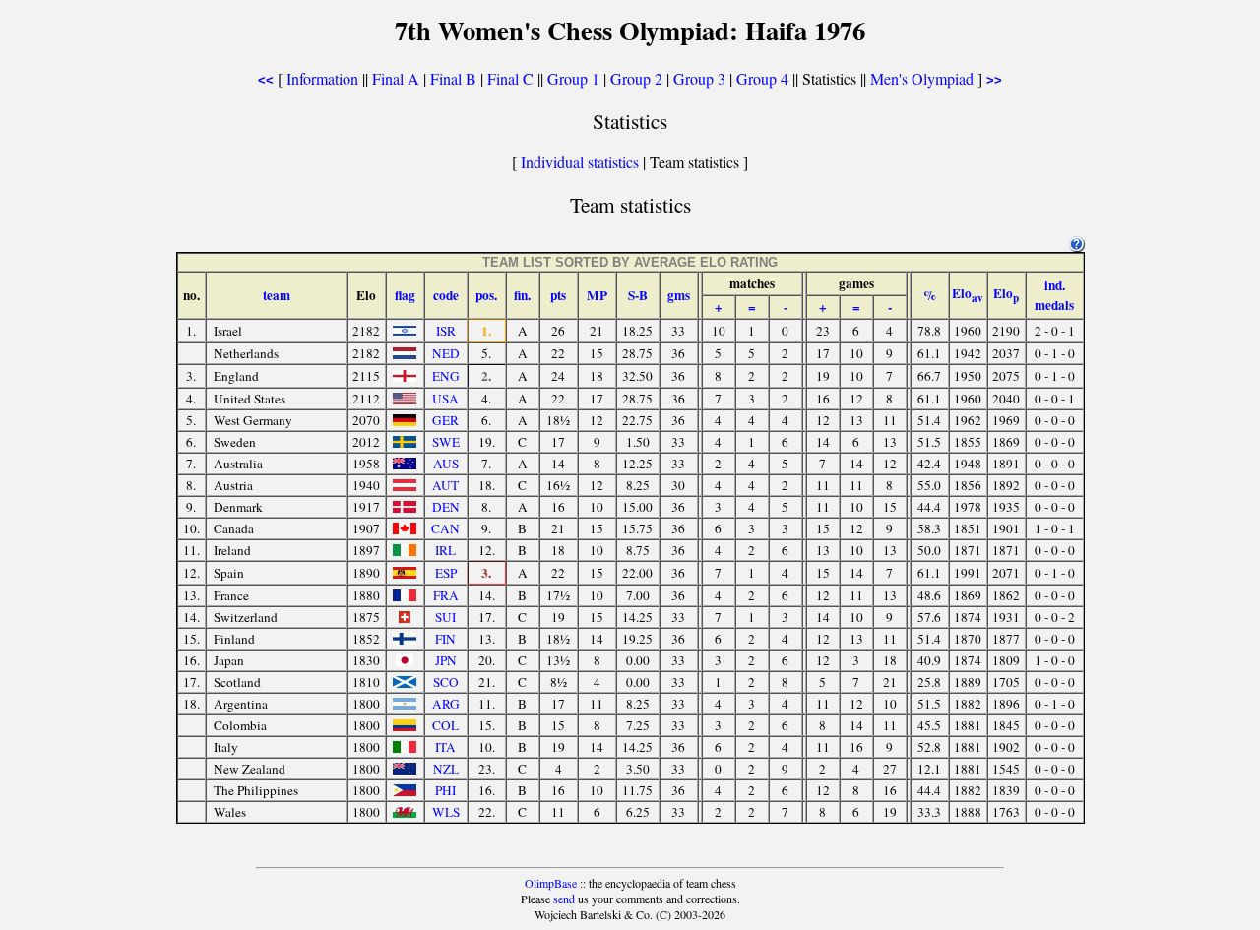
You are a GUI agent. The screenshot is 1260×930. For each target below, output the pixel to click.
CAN (445, 528)
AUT (445, 485)
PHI (445, 790)
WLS (446, 812)
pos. (486, 295)
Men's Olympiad (922, 78)
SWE (446, 442)
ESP (446, 573)
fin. (522, 295)
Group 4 (762, 78)
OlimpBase (551, 883)
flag (405, 295)
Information (322, 78)
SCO (446, 682)
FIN (445, 639)
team (276, 295)
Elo (967, 293)
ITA (445, 747)
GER (445, 420)
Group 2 (636, 78)
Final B (453, 78)
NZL (446, 768)
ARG (446, 704)
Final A (395, 78)
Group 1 (573, 78)
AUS (446, 463)
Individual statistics (580, 162)
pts (558, 295)
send (564, 898)
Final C (510, 78)
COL (445, 725)
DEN (446, 507)
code (446, 295)
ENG (446, 376)
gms (678, 295)
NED (446, 353)
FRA (446, 595)
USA (445, 398)
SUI (445, 617)
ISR (446, 331)
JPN (446, 660)
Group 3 (699, 78)
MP (597, 295)
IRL (445, 550)
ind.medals (1054, 295)
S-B (638, 295)
